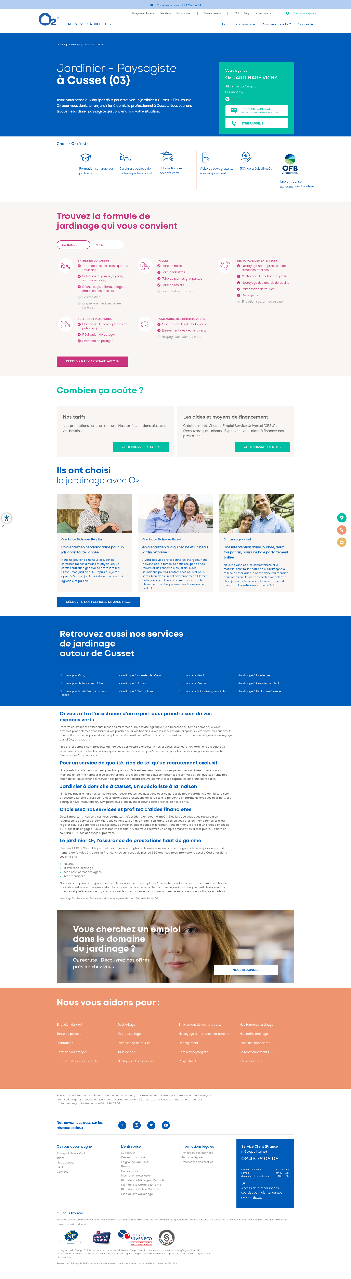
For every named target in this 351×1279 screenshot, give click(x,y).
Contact (62, 1171)
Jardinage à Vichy (72, 675)
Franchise (165, 13)
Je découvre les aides (262, 447)
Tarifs (60, 1158)
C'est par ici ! (195, 5)
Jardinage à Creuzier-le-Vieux (140, 675)
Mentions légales (192, 1157)
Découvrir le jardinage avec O (92, 361)
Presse (125, 1166)
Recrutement (183, 13)
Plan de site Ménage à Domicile (142, 1180)
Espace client (307, 24)
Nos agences (65, 1162)
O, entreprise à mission (238, 24)
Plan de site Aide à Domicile (140, 1189)
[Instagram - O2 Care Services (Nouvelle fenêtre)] (137, 1125)
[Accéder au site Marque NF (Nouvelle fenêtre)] (74, 1237)
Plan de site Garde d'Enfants (141, 1184)
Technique (68, 245)
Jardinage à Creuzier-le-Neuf (258, 683)
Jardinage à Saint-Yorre (136, 691)
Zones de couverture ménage (74, 1219)
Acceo (257, 1197)
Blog (246, 13)
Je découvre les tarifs (141, 447)
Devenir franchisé (133, 1157)
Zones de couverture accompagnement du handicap (169, 1219)
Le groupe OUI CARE (135, 1162)
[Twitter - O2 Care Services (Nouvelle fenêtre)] (151, 1125)
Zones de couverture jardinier (257, 1219)
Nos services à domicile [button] (87, 24)
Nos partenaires (263, 13)
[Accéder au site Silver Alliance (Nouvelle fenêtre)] (167, 1237)
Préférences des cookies (196, 1162)
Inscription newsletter (136, 1175)
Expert (99, 245)
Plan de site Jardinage (137, 1194)
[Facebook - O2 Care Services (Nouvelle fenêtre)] (122, 1125)
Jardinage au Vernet (193, 683)
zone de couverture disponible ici (120, 1099)
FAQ (236, 13)
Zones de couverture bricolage (220, 1219)
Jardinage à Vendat (193, 675)
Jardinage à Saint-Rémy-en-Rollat (203, 691)
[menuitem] (143, 12)
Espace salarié (212, 13)
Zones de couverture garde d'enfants (114, 1219)
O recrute (128, 1153)
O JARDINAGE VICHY (251, 78)
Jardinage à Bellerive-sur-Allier (81, 683)
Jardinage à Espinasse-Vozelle (259, 691)
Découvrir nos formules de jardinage (98, 602)
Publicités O (129, 1171)
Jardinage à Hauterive (254, 675)
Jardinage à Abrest (133, 683)
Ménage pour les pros (143, 13)
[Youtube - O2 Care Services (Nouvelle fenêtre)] (166, 1125)
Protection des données (196, 1153)
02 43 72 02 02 (110, 1103)
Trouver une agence (304, 13)
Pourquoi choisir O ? (276, 24)
